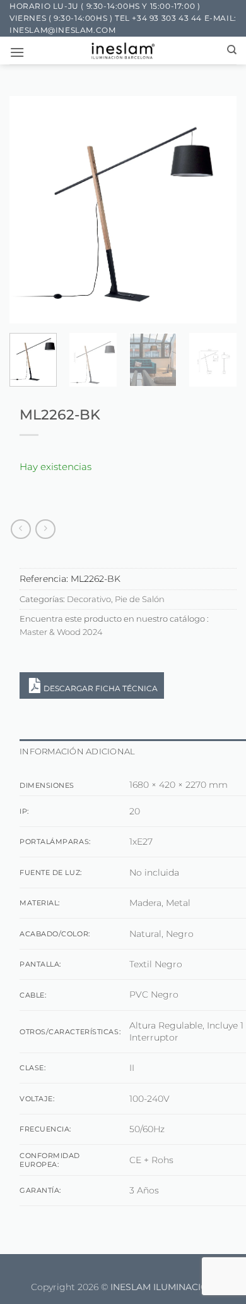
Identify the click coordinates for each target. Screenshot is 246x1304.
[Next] (216, 209)
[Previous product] (45, 529)
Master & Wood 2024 (61, 632)
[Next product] (20, 529)
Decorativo (89, 599)
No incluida (154, 872)
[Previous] (29, 209)
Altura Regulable (165, 1025)
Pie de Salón (140, 599)
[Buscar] (232, 50)
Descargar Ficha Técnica (101, 688)
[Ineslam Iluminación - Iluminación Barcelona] (123, 50)
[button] (17, 52)
